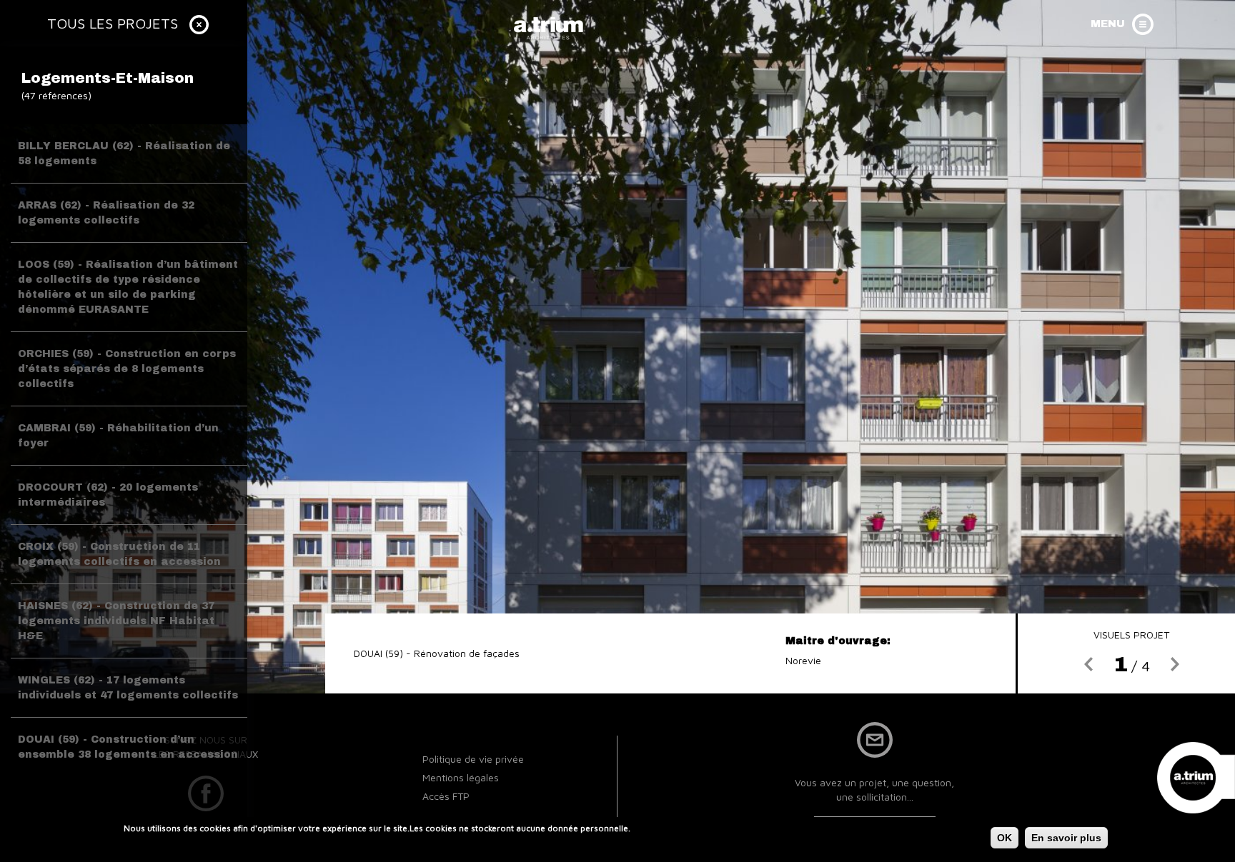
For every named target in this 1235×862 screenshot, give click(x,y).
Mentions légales (460, 777)
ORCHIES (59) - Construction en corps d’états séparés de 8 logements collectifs (127, 369)
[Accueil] (549, 27)
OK (1004, 837)
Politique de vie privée (473, 759)
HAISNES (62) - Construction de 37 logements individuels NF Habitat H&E (116, 621)
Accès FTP (446, 796)
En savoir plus (1066, 837)
